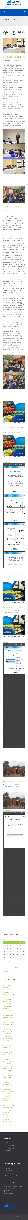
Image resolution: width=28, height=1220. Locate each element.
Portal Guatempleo (9, 1173)
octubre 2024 (7, 1020)
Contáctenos (8, 1150)
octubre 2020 (7, 1089)
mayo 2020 (7, 1096)
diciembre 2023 (8, 1043)
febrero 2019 (7, 1121)
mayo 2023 (7, 1059)
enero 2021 (7, 1082)
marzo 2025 (7, 1008)
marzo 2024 (7, 1036)
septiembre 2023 (8, 1050)
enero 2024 (7, 1040)
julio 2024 (6, 1027)
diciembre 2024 (8, 1015)
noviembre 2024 (8, 1017)
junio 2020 (6, 1094)
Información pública (10, 1148)
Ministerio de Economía (11, 1175)
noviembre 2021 (8, 1066)
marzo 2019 (7, 1119)
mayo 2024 (7, 1031)
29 (4, 957)
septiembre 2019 (8, 1105)
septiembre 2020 (8, 1091)
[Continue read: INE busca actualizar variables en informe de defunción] (14, 194)
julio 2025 (6, 999)
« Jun (4, 961)
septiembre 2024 (8, 1022)
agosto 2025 (7, 997)
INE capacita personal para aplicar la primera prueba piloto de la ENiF (14, 56)
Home (4, 21)
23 (7, 954)
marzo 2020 (7, 1098)
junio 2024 (6, 1029)
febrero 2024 (7, 1038)
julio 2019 (6, 1110)
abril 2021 (6, 1077)
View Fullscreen (6, 462)
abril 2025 (6, 1006)
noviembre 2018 (8, 1123)
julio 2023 (6, 1054)
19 (17, 951)
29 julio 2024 (7, 60)
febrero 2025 (7, 1010)
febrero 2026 (7, 985)
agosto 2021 (7, 1068)
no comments (18, 62)
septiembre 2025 (8, 994)
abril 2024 (6, 1034)
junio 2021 (6, 1073)
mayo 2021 (7, 1075)
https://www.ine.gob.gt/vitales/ (11, 347)
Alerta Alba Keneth (9, 1168)
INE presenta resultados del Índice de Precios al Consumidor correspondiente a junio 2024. (14, 607)
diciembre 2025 (8, 987)
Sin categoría (7, 62)
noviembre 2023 (8, 1045)
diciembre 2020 (8, 1084)
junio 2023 (6, 1057)
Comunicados (8, 1170)
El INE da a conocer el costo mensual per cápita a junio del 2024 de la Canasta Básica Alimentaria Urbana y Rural (14, 427)
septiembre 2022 (8, 1061)
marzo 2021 (7, 1080)
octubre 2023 (7, 1047)
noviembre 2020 (8, 1087)
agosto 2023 (7, 1052)
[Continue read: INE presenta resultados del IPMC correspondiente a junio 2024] (14, 768)
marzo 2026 (7, 983)
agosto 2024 (7, 1024)
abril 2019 (6, 1117)
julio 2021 (6, 1070)
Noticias (6, 971)
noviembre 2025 (8, 990)
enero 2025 (7, 1013)
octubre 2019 (7, 1103)
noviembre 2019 (8, 1100)
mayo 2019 (7, 1114)
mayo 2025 (7, 1004)
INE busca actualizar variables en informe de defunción (14, 206)
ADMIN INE (16, 60)
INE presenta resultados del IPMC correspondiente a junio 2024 (14, 781)
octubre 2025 (7, 992)
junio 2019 (6, 1112)
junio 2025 (6, 1001)
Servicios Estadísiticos (10, 1145)
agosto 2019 (7, 1107)
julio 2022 (6, 1064)
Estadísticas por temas (10, 1143)
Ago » (7, 961)
